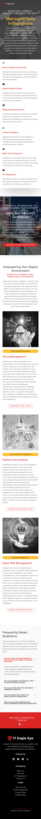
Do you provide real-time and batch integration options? (18, 688)
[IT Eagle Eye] (9, 4)
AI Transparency (20, 776)
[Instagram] (23, 759)
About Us (20, 771)
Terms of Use (20, 787)
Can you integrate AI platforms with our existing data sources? (18, 681)
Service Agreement (20, 790)
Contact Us (20, 778)
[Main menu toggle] (35, 4)
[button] (20, 660)
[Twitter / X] (27, 759)
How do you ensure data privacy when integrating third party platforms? (20, 703)
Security (20, 773)
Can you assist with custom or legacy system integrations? (16, 695)
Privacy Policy (20, 792)
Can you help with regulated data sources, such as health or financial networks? (18, 659)
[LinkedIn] (14, 759)
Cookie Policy (20, 795)
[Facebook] (18, 759)
